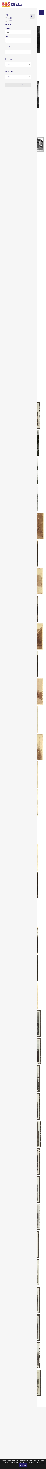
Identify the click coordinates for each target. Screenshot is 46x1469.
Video (9, 21)
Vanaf (7, 29)
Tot (6, 37)
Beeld (9, 18)
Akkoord (23, 1465)
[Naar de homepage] (12, 4)
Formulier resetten (18, 85)
